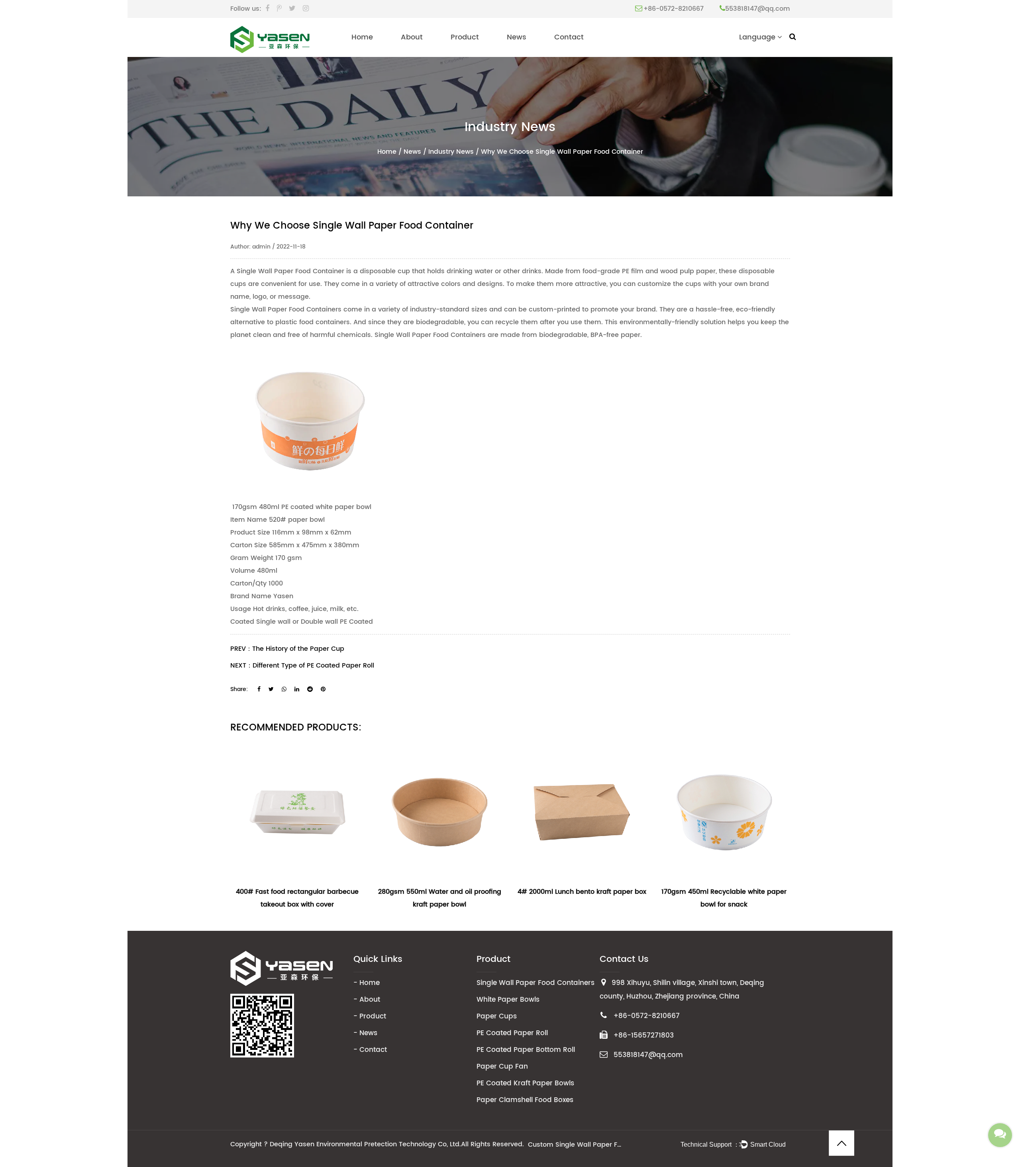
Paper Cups (497, 1016)
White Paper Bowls (508, 999)
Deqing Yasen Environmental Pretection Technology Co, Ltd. (365, 1144)
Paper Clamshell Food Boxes (525, 1100)
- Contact (370, 1049)
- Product (369, 1016)
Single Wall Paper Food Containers (535, 983)
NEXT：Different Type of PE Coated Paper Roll (302, 665)
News (516, 37)
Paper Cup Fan (502, 1066)
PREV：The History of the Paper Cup (287, 649)
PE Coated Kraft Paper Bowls (525, 1083)
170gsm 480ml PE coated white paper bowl (300, 507)
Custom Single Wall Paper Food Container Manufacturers (576, 1145)
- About (366, 999)
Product (465, 37)
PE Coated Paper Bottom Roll (526, 1049)
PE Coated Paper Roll (512, 1033)
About (412, 37)
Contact (569, 37)
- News (365, 1033)
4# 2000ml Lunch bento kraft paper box (582, 892)
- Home (366, 983)
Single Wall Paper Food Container (290, 271)
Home (362, 37)
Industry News (451, 152)
